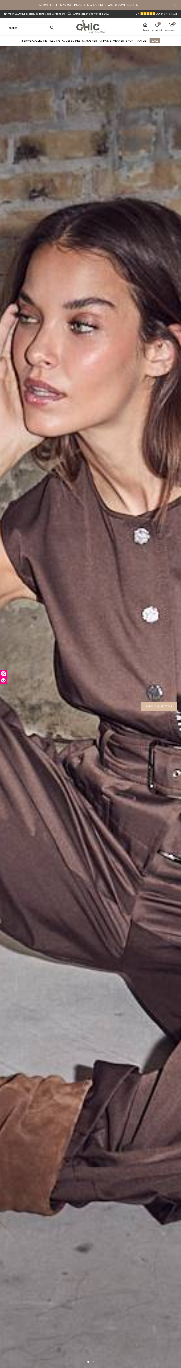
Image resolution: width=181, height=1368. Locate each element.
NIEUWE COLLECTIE (34, 40)
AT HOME (105, 40)
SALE (154, 40)
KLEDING (54, 40)
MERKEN (118, 40)
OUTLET (142, 40)
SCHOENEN (89, 40)
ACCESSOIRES (71, 40)
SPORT (130, 40)
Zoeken (52, 27)
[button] (88, 1361)
